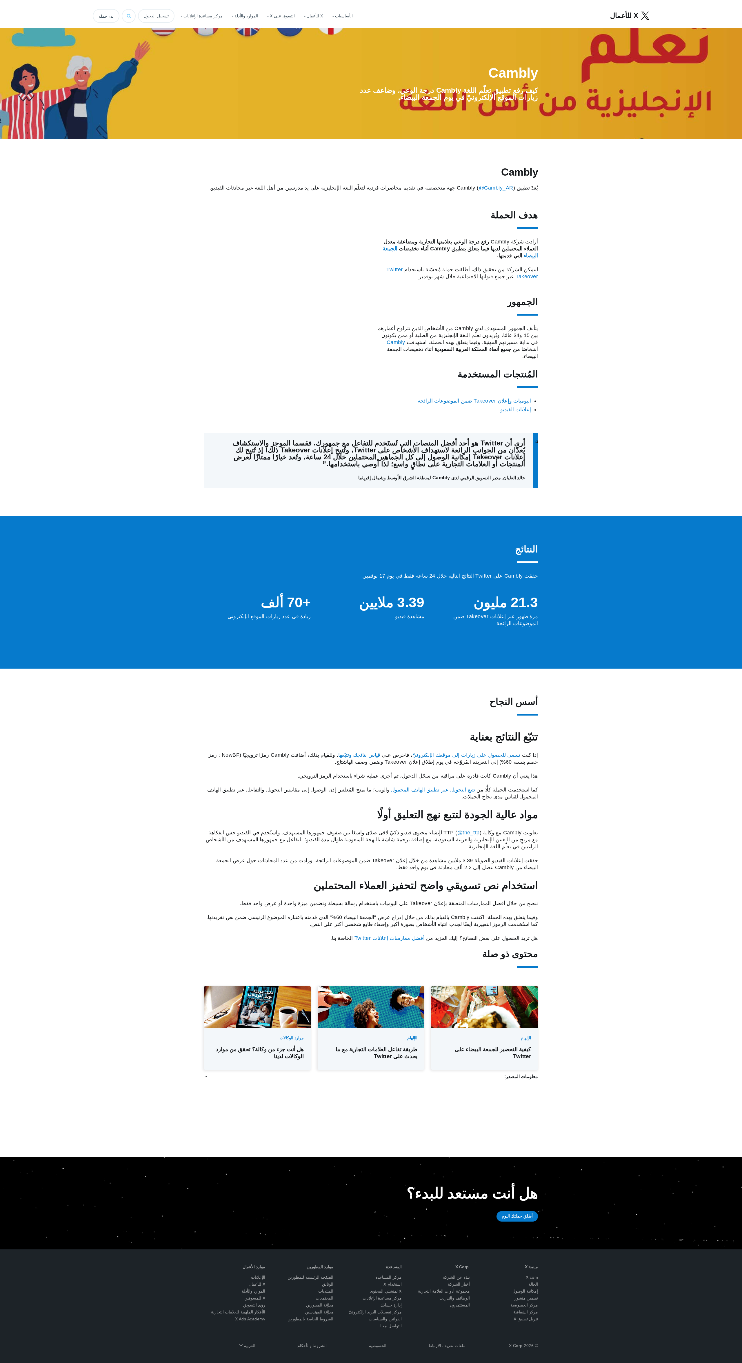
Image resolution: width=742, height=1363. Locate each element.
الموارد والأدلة (253, 1291)
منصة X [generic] (531, 1266)
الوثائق (327, 1284)
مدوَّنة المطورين (320, 1305)
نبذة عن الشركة (456, 1277)
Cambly (396, 342)
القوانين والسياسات (385, 1319)
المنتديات (325, 1291)
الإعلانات (258, 1277)
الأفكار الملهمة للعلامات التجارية (238, 1312)
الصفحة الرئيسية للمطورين (310, 1277)
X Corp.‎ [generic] (462, 1266)
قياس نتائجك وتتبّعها (359, 755)
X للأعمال (257, 1284)
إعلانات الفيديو (515, 409)
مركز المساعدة (389, 1277)
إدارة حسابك (391, 1305)
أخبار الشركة (459, 1284)
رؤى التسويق (254, 1305)
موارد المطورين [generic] (320, 1266)
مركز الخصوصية (524, 1305)
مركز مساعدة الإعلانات (382, 1298)
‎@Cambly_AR (496, 188)
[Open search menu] (129, 16)
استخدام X (392, 1284)
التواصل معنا (391, 1326)
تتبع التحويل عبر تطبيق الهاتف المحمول (433, 790)
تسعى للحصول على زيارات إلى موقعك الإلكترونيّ (466, 755)
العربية (249, 1345)
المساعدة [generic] (393, 1266)
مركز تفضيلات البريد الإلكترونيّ (375, 1312)
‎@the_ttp (468, 833)
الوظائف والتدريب (454, 1298)
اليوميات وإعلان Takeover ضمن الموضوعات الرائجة (474, 401)
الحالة (533, 1284)
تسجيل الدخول (156, 16)
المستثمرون (460, 1305)
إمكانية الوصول (525, 1291)
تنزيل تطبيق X (526, 1319)
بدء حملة (106, 16)
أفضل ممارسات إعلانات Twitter (389, 938)
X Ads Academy (250, 1319)
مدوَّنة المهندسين (319, 1312)
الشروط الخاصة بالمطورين (310, 1319)
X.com (532, 1277)
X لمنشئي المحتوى (386, 1291)
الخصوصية (377, 1345)
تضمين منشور (526, 1298)
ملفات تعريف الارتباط (446, 1345)
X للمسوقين (254, 1298)
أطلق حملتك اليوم (517, 1216)
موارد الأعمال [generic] (254, 1266)
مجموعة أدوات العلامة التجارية (444, 1291)
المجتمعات (324, 1298)
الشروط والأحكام (312, 1345)
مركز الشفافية (525, 1312)
